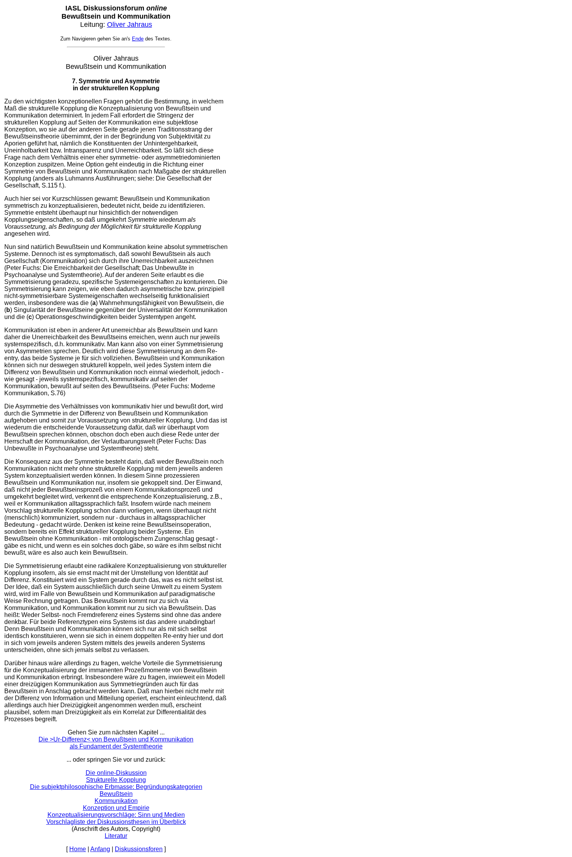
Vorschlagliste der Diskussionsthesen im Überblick (116, 821)
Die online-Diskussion (116, 772)
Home (77, 849)
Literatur (116, 835)
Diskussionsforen (139, 849)
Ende (138, 39)
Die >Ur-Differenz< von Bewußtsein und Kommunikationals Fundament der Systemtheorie (116, 743)
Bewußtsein (116, 793)
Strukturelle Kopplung (116, 779)
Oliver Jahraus (129, 24)
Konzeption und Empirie (116, 807)
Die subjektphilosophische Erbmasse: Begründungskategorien (116, 786)
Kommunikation (116, 800)
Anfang (100, 849)
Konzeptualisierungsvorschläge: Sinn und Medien (116, 814)
